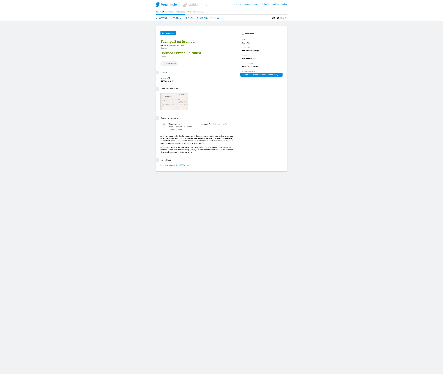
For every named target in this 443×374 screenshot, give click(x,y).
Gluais (190, 18)
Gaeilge (275, 18)
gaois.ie (284, 4)
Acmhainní (203, 18)
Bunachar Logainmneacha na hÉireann (170, 12)
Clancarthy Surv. (207, 124)
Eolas (216, 18)
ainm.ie (256, 4)
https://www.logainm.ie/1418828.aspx (174, 165)
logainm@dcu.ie (195, 150)
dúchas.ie (265, 4)
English (283, 18)
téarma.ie (237, 4)
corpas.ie (247, 4)
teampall (165, 78)
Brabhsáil (177, 18)
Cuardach (163, 18)
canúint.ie (275, 4)
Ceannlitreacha (170, 64)
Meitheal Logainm (194, 12)
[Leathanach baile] (166, 5)
